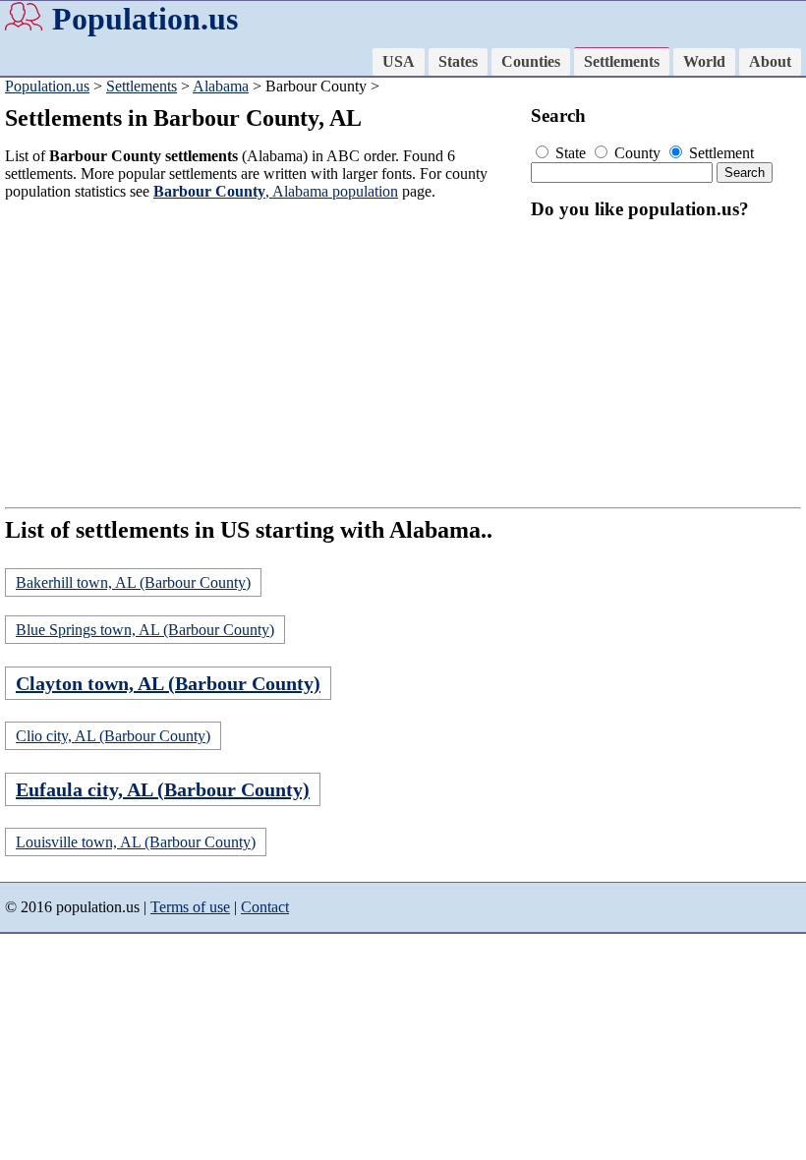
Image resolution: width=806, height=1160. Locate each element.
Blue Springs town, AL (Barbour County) (145, 629)
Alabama (221, 86)
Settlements (622, 61)
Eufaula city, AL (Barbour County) (163, 789)
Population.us (145, 18)
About (770, 61)
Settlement (719, 153)
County (637, 153)
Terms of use (190, 907)
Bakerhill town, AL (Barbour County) (133, 582)
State (570, 153)
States (458, 61)
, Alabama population (275, 191)
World (704, 61)
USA (398, 61)
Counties (530, 61)
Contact (265, 907)
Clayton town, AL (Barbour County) (168, 683)
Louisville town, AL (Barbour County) (136, 842)
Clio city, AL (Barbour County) (113, 735)
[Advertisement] (264, 354)
